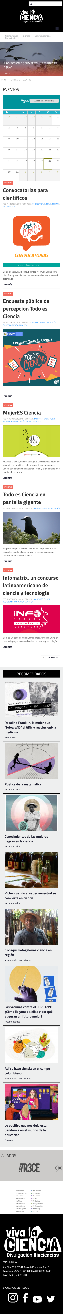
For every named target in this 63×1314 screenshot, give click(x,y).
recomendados (12, 789)
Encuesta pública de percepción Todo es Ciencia (26, 308)
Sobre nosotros (43, 36)
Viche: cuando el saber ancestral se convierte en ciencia (30, 895)
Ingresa (26, 36)
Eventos (8, 182)
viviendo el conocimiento (17, 960)
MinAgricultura (38, 1203)
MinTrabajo (36, 1209)
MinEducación (37, 1206)
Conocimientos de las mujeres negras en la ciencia (26, 839)
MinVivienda (20, 1211)
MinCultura (36, 1201)
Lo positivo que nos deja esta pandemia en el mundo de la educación (26, 1130)
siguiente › (52, 658)
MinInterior (36, 1193)
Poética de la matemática (23, 784)
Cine (48, 508)
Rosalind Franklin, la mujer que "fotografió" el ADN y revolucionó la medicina (30, 727)
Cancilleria (36, 1196)
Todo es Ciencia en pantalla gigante (24, 498)
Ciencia (15, 325)
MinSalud (36, 1211)
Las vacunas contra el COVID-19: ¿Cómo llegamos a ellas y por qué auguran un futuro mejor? (29, 1011)
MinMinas (19, 1201)
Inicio (3, 80)
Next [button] (60, 62)
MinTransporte (21, 1209)
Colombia (23, 325)
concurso (38, 599)
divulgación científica (23, 601)
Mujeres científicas (19, 421)
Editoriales (10, 737)
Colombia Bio (40, 508)
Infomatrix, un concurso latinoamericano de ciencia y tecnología (31, 585)
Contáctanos (11, 36)
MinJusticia (20, 1196)
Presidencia (20, 1191)
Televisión (55, 508)
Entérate (15, 80)
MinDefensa (37, 1191)
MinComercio (20, 1203)
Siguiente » (50, 101)
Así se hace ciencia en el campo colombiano (27, 1071)
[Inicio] (31, 16)
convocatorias (38, 203)
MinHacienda (20, 1198)
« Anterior (38, 101)
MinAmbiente (20, 1206)
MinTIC (35, 1198)
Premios (55, 203)
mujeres (6, 421)
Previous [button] (3, 62)
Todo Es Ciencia (38, 322)
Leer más (7, 284)
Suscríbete (10, 38)
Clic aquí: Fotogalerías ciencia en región (28, 952)
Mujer (52, 418)
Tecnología (8, 601)
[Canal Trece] (19, 1167)
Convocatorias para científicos (25, 194)
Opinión (9, 1140)
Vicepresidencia (21, 1193)
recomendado (9, 206)
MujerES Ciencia (22, 412)
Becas (48, 203)
